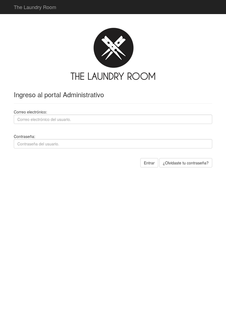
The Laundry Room (35, 6)
